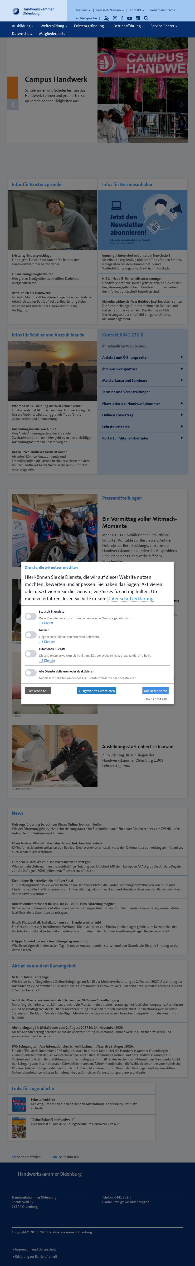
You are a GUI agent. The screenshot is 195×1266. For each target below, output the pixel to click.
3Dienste (47, 642)
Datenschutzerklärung (130, 598)
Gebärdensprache (162, 10)
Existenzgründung (89, 25)
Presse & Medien (109, 10)
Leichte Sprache (85, 18)
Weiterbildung (52, 25)
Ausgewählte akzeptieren (96, 691)
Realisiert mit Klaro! (157, 699)
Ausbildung (21, 25)
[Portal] (106, 18)
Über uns (81, 10)
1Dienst (46, 623)
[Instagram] (115, 18)
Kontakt (136, 10)
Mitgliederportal (52, 33)
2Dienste (47, 660)
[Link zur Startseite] (33, 10)
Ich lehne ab (38, 691)
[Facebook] (122, 18)
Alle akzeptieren (155, 691)
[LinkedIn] (138, 18)
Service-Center (163, 25)
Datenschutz (22, 33)
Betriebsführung (127, 25)
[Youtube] (129, 18)
